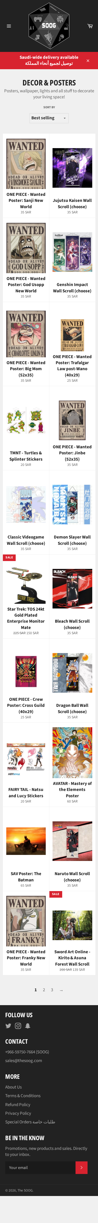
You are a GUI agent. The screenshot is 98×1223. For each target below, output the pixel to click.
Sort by (49, 107)
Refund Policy (17, 1105)
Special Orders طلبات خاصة (30, 1122)
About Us (13, 1087)
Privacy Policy (18, 1113)
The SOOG (25, 1190)
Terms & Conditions (23, 1096)
